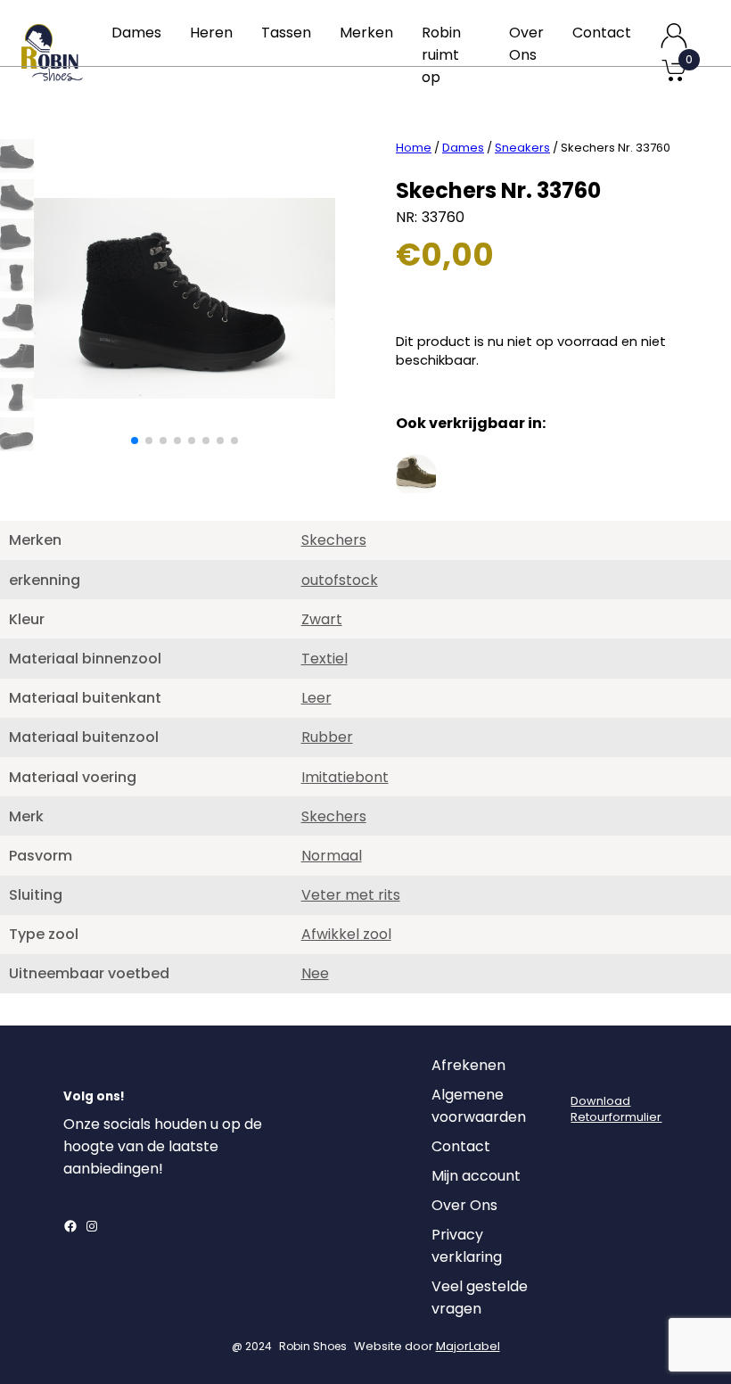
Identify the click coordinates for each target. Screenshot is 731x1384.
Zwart (321, 619)
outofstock (339, 580)
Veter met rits (350, 895)
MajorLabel (468, 1346)
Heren (211, 32)
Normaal (331, 855)
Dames (136, 32)
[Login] (587, 1070)
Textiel (324, 658)
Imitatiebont (345, 777)
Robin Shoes (313, 1346)
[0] (674, 80)
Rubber (327, 737)
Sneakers (522, 147)
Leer (316, 698)
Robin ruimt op (441, 54)
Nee (315, 973)
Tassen (286, 32)
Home (413, 147)
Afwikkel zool (346, 934)
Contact (601, 32)
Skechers (333, 540)
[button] (134, 440)
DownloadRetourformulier (616, 1108)
